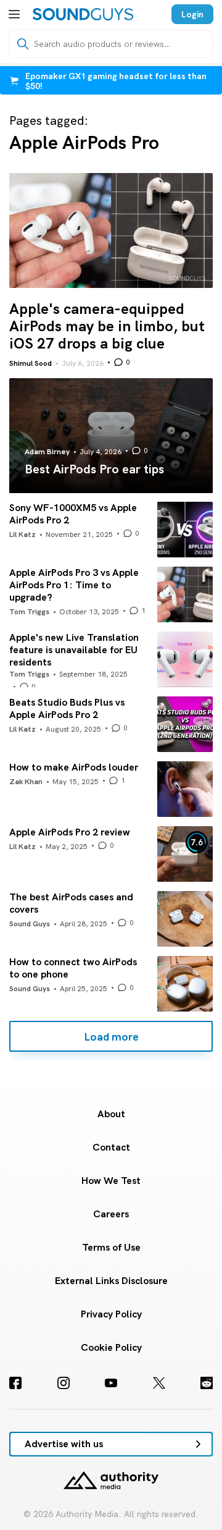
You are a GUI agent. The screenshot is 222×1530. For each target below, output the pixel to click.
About (111, 1113)
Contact (111, 1147)
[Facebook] (15, 1383)
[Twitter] (159, 1383)
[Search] (22, 44)
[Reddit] (206, 1383)
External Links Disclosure (111, 1280)
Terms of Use (111, 1247)
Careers (111, 1213)
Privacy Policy (111, 1314)
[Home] (83, 14)
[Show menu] (14, 14)
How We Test (111, 1180)
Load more (111, 1036)
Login (192, 14)
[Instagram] (63, 1383)
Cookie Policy (111, 1347)
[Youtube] (111, 1383)
